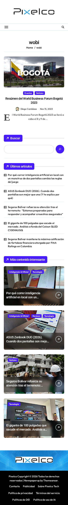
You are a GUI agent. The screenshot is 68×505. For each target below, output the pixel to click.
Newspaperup (32, 480)
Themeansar (50, 480)
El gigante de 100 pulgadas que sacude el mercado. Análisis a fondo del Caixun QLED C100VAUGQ (33, 226)
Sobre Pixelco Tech (48, 486)
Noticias (39, 93)
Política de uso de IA (44, 499)
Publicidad (29, 486)
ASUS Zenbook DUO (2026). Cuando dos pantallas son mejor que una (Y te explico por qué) (33, 194)
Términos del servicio (48, 493)
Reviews (36, 316)
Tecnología (37, 272)
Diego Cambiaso (29, 109)
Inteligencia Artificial (18, 272)
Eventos (28, 93)
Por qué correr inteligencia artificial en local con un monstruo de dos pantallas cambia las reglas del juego (36, 178)
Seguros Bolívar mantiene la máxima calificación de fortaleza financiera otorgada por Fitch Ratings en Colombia (36, 243)
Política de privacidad (20, 493)
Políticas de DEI (21, 499)
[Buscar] (60, 149)
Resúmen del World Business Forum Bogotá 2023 (34, 101)
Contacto (14, 486)
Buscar (15, 138)
